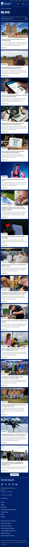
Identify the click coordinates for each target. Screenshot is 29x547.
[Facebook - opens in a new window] (5, 484)
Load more (14, 474)
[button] (18, 4)
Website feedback (6, 526)
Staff (20, 0)
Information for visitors (8, 521)
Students (16, 0)
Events (3, 517)
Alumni (11, 0)
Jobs (27, 0)
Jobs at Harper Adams (7, 535)
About (3, 502)
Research (4, 507)
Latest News (8, 9)
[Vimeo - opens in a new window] (12, 484)
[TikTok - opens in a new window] (2, 484)
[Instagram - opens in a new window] (9, 484)
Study (2, 505)
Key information (6, 523)
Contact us (4, 498)
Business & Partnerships (8, 509)
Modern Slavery (6, 533)
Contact (23, 0)
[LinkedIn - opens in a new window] (16, 484)
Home (2, 9)
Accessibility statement (8, 531)
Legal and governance (7, 528)
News (2, 514)
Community (4, 512)
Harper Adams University (8, 488)
